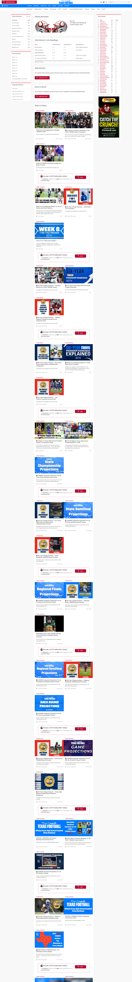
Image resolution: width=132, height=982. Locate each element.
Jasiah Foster (102, 38)
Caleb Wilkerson (103, 92)
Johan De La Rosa (103, 35)
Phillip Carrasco (103, 33)
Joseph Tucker (103, 90)
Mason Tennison (103, 89)
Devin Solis (102, 87)
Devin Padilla (102, 66)
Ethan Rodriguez (103, 78)
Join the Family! (80, 178)
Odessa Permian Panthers (40, 55)
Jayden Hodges (103, 48)
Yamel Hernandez (103, 45)
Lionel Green (102, 42)
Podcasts (68, 187)
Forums (66, 5)
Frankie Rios (102, 72)
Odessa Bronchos (39, 52)
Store (54, 5)
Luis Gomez (102, 41)
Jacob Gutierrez (103, 44)
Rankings (36, 5)
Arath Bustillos (103, 30)
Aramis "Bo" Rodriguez (105, 77)
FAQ (98, 9)
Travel (103, 9)
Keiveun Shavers (103, 84)
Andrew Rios (102, 71)
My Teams (29, 9)
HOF (59, 9)
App (49, 5)
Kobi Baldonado (103, 26)
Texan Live (44, 5)
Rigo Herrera (102, 47)
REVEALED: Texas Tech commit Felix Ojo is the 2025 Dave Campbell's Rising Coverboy (48, 635)
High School (38, 9)
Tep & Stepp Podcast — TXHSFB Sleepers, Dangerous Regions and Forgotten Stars (48, 319)
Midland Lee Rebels (39, 50)
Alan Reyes (102, 69)
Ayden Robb (102, 74)
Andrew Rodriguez (104, 75)
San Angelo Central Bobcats (40, 58)
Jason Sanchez (103, 83)
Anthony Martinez (103, 56)
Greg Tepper (41, 138)
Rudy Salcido (102, 80)
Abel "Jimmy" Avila (104, 24)
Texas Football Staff (71, 138)
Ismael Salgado (103, 81)
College (46, 9)
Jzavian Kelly (102, 51)
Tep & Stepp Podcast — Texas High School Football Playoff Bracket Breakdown (49, 793)
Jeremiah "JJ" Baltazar (104, 27)
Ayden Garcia (103, 39)
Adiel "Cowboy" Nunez (104, 62)
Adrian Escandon (103, 36)
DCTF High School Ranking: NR (78, 22)
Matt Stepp (40, 248)
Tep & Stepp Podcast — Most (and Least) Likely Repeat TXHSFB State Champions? (48, 364)
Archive (65, 9)
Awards (87, 9)
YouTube (60, 5)
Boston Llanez (103, 54)
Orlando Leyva (103, 53)
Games (93, 9)
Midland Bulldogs (38, 47)
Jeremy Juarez (103, 50)
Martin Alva (102, 21)
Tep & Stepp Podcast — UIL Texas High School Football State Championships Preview (48, 522)
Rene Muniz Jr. (103, 59)
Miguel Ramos (103, 68)
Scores (29, 5)
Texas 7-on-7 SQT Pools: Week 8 (46, 240)
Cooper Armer (103, 23)
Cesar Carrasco (103, 32)
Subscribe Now (10, 2)
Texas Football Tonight (76, 9)
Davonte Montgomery (104, 57)
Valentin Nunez (103, 63)
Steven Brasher (103, 29)
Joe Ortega (102, 65)
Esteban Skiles (103, 86)
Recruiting (53, 9)
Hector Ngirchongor (104, 60)
